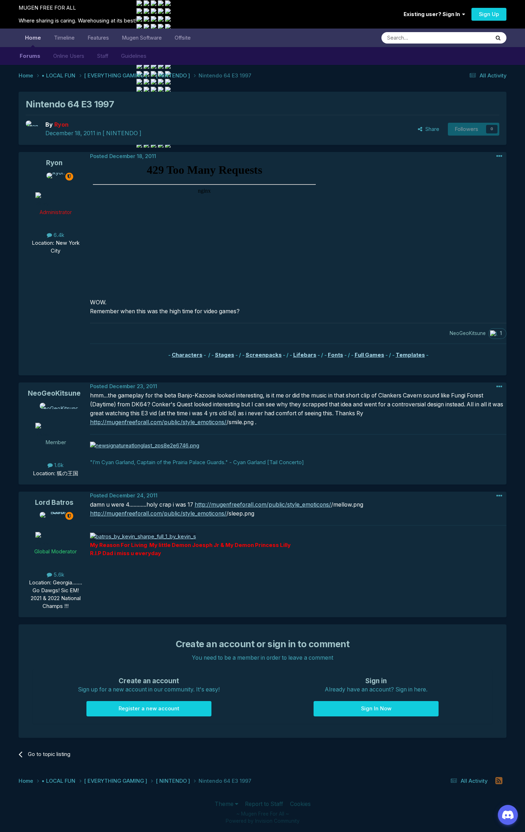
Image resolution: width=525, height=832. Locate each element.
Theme (225, 804)
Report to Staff (264, 804)
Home (33, 38)
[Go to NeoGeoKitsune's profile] (56, 419)
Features (98, 38)
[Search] (498, 38)
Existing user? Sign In (433, 14)
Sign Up (489, 14)
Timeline (64, 38)
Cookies (300, 804)
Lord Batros (54, 502)
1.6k (58, 465)
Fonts (335, 355)
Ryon (54, 163)
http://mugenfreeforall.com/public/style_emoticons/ (158, 422)
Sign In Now (376, 708)
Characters (187, 355)
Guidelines (133, 56)
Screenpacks (264, 355)
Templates (410, 355)
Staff (102, 56)
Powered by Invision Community (263, 821)
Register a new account (149, 708)
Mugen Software (142, 38)
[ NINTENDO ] (121, 133)
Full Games (369, 355)
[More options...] (499, 156)
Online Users (68, 56)
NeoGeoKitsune (54, 393)
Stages (224, 355)
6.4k (58, 235)
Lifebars (304, 355)
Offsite (183, 38)
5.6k (58, 575)
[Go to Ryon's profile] (33, 128)
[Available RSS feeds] (498, 781)
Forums (30, 56)
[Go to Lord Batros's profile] (56, 528)
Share (430, 129)
